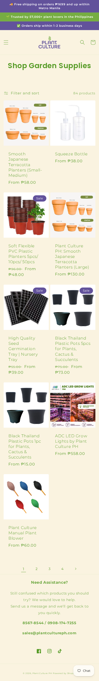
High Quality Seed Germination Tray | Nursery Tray (23, 349)
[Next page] (75, 568)
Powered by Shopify (64, 673)
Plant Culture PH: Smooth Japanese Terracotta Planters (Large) (72, 256)
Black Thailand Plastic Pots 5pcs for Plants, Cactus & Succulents (72, 349)
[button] (6, 42)
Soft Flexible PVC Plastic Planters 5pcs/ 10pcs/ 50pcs (23, 253)
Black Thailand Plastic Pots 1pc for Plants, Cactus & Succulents (24, 446)
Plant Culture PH (42, 673)
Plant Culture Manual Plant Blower (22, 533)
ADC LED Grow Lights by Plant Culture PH (71, 441)
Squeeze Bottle (71, 153)
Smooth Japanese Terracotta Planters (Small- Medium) (25, 164)
